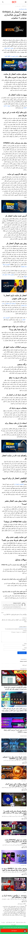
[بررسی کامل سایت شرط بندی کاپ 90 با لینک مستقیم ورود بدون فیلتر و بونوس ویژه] (14, 699)
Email (25, 647)
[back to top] (25, 931)
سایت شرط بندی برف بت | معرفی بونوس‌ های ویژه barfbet (15, 757)
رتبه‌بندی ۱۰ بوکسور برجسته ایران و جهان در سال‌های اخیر (14, 896)
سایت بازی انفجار (8, 48)
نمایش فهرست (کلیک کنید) (11, 56)
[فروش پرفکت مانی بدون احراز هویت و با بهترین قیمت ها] (14, 772)
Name (25, 643)
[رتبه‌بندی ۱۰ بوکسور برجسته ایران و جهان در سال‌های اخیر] (14, 884)
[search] (3, 2)
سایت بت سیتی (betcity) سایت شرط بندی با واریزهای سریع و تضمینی (16, 841)
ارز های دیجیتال (23, 780)
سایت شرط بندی (17, 6)
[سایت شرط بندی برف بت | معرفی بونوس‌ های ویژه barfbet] (14, 745)
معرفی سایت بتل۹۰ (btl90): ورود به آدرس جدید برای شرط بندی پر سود (14, 869)
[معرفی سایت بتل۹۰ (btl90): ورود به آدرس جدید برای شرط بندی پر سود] (14, 857)
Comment (25, 630)
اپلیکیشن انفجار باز (19, 484)
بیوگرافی (24, 892)
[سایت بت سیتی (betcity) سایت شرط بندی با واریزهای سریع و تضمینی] (14, 828)
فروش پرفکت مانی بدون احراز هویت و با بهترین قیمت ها (16, 784)
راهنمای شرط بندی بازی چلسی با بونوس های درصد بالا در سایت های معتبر (15, 812)
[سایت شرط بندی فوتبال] (14, 2)
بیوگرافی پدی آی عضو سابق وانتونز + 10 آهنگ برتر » (15, 614)
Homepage (24, 6)
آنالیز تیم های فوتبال (23, 807)
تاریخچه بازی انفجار (11, 303)
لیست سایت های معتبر (22, 753)
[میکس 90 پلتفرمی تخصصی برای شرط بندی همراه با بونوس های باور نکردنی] (14, 678)
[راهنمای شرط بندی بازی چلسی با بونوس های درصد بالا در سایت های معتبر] (14, 799)
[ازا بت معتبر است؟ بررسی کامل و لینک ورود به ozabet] (14, 720)
